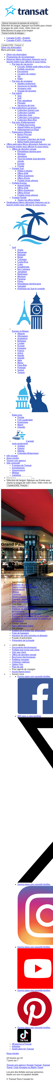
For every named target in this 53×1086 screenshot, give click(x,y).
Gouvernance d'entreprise (24, 587)
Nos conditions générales (24, 606)
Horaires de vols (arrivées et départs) (29, 635)
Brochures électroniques (23, 657)
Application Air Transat (23, 1049)
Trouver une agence (16, 460)
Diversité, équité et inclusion (25, 599)
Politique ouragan (20, 659)
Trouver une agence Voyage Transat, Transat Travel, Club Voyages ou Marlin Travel (28, 1066)
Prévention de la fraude (23, 640)
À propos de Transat (21, 584)
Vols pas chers (19, 652)
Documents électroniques (24, 647)
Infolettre (16, 1046)
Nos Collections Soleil (22, 626)
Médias (15, 592)
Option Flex (17, 664)
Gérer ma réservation (11, 47)
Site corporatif (13, 463)
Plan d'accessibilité (21, 601)
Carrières (16, 594)
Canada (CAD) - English (18, 38)
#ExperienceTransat (21, 1044)
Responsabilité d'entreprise (25, 597)
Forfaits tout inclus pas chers (25, 650)
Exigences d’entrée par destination (28, 631)
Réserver (26, 60)
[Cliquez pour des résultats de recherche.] (33, 478)
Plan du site (17, 667)
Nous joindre (13, 458)
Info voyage (12, 456)
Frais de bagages (20, 633)
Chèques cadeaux (21, 662)
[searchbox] (19, 477)
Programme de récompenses (20, 57)
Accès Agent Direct (21, 672)
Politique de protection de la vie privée (30, 616)
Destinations (28, 203)
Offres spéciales (29, 145)
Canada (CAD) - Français (19, 40)
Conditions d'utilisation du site (26, 614)
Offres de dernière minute (24, 655)
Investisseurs (18, 589)
